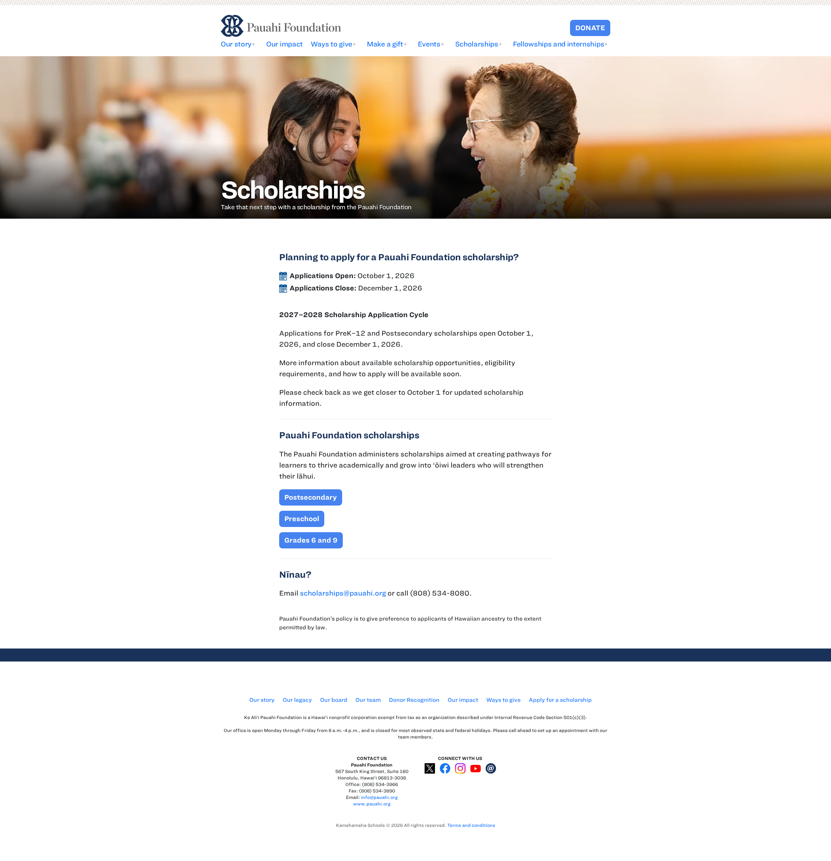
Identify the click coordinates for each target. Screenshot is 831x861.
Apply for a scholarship (560, 700)
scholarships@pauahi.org (343, 593)
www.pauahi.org (372, 804)
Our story (236, 44)
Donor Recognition (414, 700)
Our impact (284, 44)
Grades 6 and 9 (311, 540)
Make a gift (385, 44)
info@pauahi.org (379, 797)
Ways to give (331, 44)
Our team (368, 700)
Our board (333, 700)
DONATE (590, 28)
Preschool (301, 518)
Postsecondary (310, 497)
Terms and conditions (471, 825)
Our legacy (297, 700)
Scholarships (476, 44)
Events (429, 44)
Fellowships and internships (558, 44)
